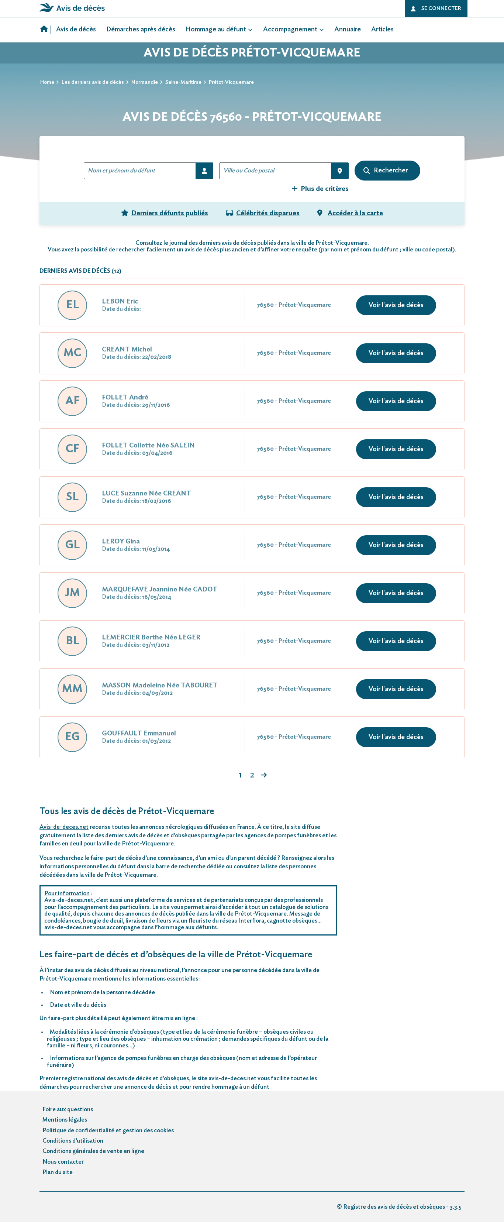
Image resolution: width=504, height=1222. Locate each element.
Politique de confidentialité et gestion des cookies (108, 1130)
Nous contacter (63, 1162)
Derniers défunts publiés (169, 213)
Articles (382, 29)
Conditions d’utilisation (72, 1141)
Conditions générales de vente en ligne (93, 1151)
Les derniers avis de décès (93, 82)
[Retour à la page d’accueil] (72, 12)
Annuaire (347, 29)
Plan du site (57, 1172)
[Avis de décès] (45, 29)
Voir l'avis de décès (396, 305)
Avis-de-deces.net (64, 827)
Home (47, 82)
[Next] (264, 775)
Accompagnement (290, 29)
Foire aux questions (67, 1109)
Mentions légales (64, 1120)
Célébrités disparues (268, 213)
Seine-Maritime (183, 82)
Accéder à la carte (355, 213)
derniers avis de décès (133, 835)
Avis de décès (76, 29)
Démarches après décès (140, 29)
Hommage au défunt (216, 29)
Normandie (144, 82)
